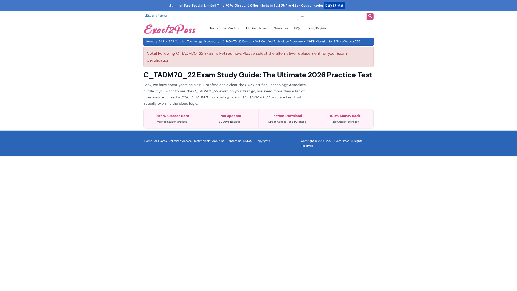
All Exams (160, 141)
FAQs (297, 28)
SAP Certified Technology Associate (192, 41)
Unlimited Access (256, 28)
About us (218, 141)
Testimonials (202, 141)
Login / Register (158, 15)
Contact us (233, 141)
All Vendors (231, 28)
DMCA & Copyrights (256, 141)
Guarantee (281, 28)
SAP (161, 41)
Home (214, 28)
